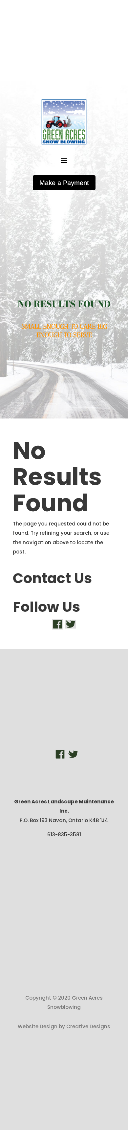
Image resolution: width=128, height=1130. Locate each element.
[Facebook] (57, 623)
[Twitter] (70, 623)
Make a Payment (64, 182)
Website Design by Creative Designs (64, 1026)
